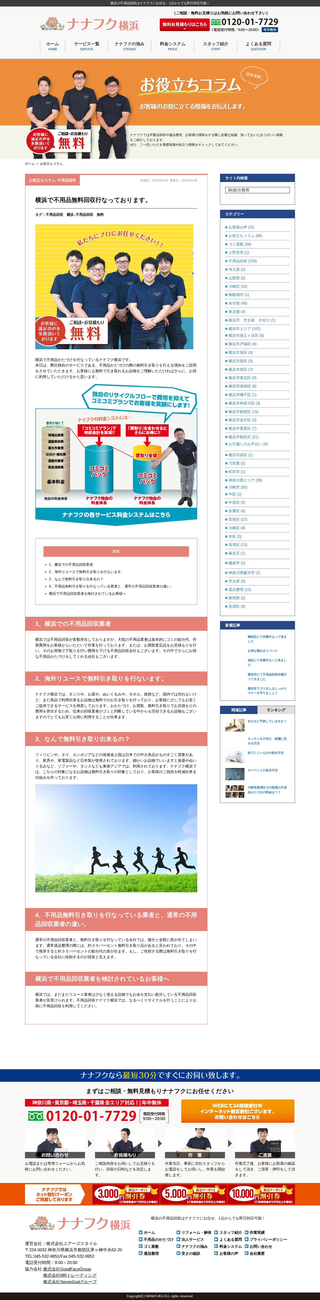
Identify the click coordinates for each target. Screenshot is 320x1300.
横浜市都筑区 (239, 412)
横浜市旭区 (237, 352)
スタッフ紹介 (215, 46)
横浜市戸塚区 (239, 344)
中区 (232, 494)
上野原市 (236, 252)
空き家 (234, 581)
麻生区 (234, 553)
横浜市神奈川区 (241, 403)
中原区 (234, 502)
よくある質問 (258, 46)
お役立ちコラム (42, 180)
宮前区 (234, 519)
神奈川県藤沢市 (241, 572)
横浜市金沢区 (239, 420)
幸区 (232, 536)
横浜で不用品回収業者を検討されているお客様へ (87, 594)
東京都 (234, 312)
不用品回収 (66, 180)
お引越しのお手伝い (245, 444)
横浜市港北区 (239, 378)
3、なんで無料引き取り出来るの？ (76, 579)
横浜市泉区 (237, 369)
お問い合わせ (261, 1246)
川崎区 (234, 286)
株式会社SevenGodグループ (70, 1282)
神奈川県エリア (241, 480)
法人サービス (193, 1239)
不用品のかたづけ (159, 1239)
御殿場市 (236, 294)
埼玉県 (234, 269)
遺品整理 (236, 589)
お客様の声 (237, 227)
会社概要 (257, 1253)
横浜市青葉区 (239, 428)
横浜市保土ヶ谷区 (243, 335)
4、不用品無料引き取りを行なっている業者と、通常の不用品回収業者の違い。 (111, 586)
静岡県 (234, 598)
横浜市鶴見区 (239, 437)
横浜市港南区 (239, 386)
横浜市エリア (239, 328)
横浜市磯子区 (239, 394)
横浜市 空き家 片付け (249, 320)
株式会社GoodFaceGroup (67, 1269)
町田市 (234, 472)
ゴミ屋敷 (236, 244)
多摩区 (234, 511)
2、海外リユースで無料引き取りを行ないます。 (86, 572)
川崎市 (234, 487)
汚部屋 (234, 463)
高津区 (234, 544)
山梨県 (234, 278)
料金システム (173, 46)
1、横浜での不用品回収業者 (71, 564)
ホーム (52, 46)
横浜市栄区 (237, 361)
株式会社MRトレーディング (69, 1275)
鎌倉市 (234, 563)
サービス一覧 (87, 46)
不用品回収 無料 (90, 214)
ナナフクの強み (129, 46)
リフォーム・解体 (197, 1232)
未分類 (234, 303)
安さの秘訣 (191, 1253)
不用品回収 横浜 (60, 214)
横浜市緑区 (237, 455)
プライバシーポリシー (268, 1239)
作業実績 (257, 1232)
